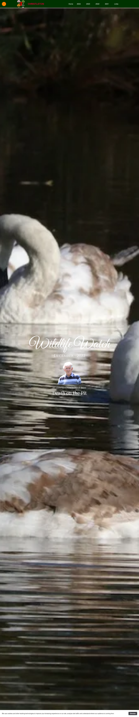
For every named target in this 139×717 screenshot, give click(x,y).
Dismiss (133, 713)
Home (71, 4)
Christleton (36, 3)
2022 (97, 4)
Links (116, 4)
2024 (79, 4)
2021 (107, 4)
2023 (88, 4)
